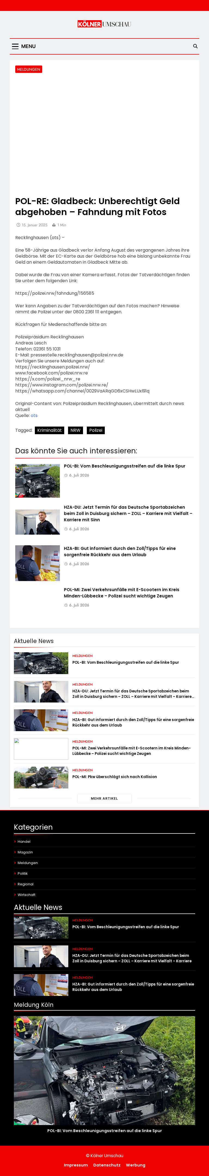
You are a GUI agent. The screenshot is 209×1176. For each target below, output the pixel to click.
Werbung (135, 1165)
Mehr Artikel (104, 798)
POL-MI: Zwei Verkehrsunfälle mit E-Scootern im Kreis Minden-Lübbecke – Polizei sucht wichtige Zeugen (121, 593)
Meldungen (28, 69)
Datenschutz (107, 1165)
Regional (25, 884)
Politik (22, 873)
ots (34, 415)
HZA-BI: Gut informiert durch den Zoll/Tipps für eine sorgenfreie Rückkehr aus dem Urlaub (120, 552)
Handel (24, 841)
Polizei (95, 430)
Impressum (76, 1165)
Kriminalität (49, 430)
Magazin (25, 852)
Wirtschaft (26, 894)
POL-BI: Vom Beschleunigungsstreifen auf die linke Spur (124, 466)
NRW (75, 430)
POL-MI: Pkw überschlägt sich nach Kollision (114, 776)
